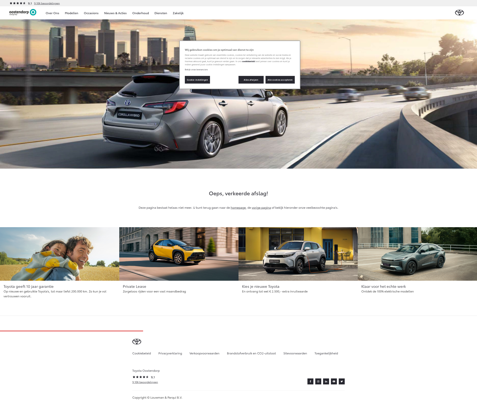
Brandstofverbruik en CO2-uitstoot (251, 353)
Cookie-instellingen (197, 79)
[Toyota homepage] (459, 13)
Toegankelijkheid (326, 353)
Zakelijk (178, 13)
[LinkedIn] (326, 381)
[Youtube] (334, 381)
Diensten (160, 13)
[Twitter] (342, 381)
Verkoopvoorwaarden (204, 353)
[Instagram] (318, 381)
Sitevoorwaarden (295, 353)
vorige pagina (261, 207)
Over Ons (52, 13)
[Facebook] (310, 381)
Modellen (71, 13)
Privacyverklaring (170, 353)
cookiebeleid (248, 61)
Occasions (91, 13)
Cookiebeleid (141, 353)
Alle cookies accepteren (280, 79)
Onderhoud (140, 13)
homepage (238, 207)
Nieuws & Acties (115, 13)
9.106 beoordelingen (47, 3)
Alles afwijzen (251, 79)
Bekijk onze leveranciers (196, 69)
